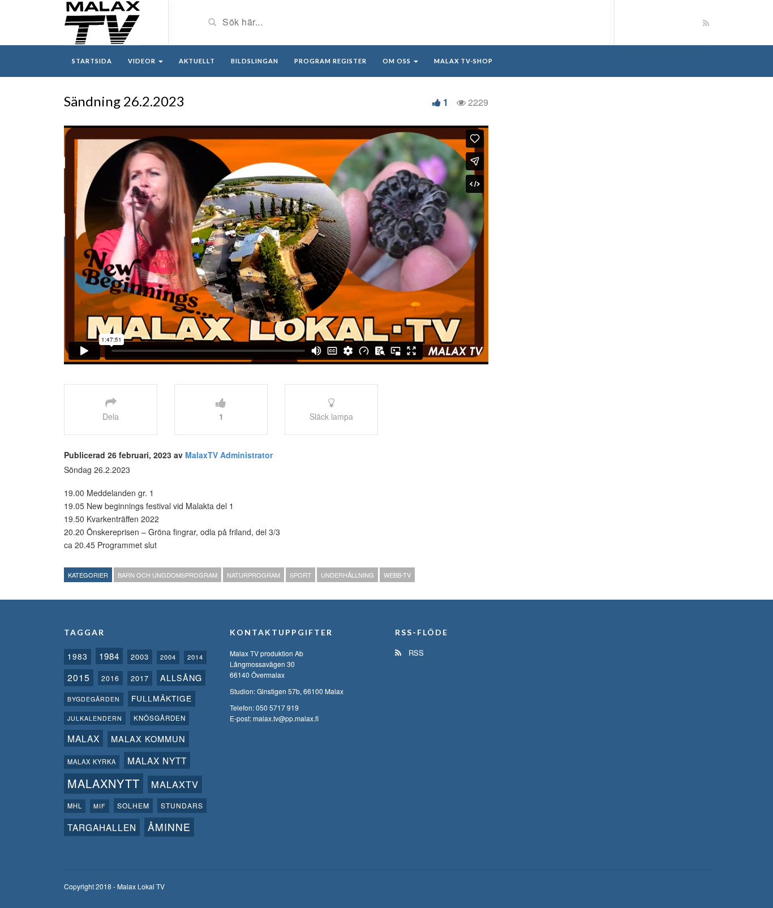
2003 (140, 656)
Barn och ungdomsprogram (167, 574)
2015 (78, 677)
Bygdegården (93, 699)
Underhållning (347, 574)
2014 (195, 656)
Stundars (182, 805)
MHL (74, 805)
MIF (99, 806)
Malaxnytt (103, 783)
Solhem (133, 805)
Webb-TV (397, 574)
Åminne (169, 827)
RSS (415, 652)
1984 (109, 656)
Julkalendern (94, 718)
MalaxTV (175, 784)
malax (83, 738)
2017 (140, 678)
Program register (330, 60)
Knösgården (160, 717)
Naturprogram (253, 574)
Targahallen (101, 827)
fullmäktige (161, 698)
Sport (300, 574)
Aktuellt (197, 60)
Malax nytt (157, 760)
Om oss (398, 60)
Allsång (181, 677)
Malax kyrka (91, 761)
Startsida (92, 60)
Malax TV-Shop (463, 60)
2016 (110, 678)
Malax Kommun (148, 739)
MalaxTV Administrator (229, 455)
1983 (77, 656)
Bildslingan (254, 60)
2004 (168, 656)
